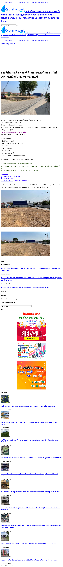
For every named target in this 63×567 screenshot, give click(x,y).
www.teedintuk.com (7, 181)
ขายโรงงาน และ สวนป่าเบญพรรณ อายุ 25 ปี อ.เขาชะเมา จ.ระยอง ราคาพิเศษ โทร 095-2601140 (28, 406)
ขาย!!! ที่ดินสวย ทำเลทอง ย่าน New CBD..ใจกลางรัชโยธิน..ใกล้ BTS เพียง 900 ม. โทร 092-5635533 (29, 543)
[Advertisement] (31, 57)
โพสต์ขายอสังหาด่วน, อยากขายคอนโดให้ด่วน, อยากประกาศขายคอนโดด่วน (26, 2)
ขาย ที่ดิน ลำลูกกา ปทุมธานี (8, 43)
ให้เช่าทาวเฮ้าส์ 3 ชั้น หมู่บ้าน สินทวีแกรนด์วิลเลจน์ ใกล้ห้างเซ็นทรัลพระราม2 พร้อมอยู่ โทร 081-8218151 (30, 491)
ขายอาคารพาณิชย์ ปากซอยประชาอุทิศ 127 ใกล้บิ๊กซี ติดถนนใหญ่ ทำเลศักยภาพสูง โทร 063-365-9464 (29, 560)
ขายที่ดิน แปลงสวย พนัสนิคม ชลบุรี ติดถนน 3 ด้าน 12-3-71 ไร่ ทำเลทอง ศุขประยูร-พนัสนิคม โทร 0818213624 (31, 457)
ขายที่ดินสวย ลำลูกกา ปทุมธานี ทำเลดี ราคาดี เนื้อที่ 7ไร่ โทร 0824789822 (25, 288)
